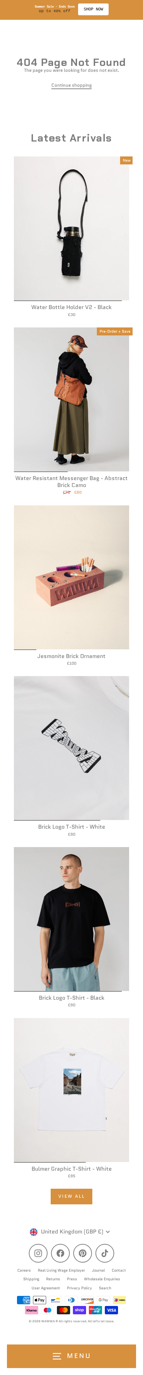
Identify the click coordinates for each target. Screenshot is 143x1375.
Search (105, 1288)
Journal (98, 1270)
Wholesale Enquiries (102, 1279)
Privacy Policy (79, 1288)
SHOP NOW (96, 9)
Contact (119, 1270)
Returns (53, 1279)
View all (71, 1196)
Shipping (31, 1279)
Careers (24, 1270)
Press (72, 1279)
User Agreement (46, 1288)
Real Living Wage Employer (61, 1270)
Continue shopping (71, 85)
